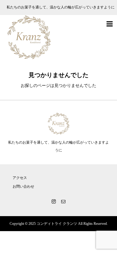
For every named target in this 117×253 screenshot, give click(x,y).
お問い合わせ (23, 186)
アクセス (20, 178)
